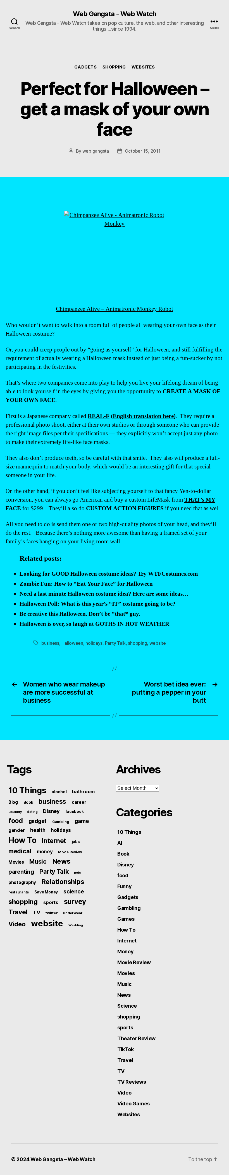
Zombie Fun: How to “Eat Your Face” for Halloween (86, 584)
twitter (52, 913)
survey (75, 901)
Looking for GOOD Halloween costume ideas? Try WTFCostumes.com (109, 574)
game (82, 821)
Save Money (46, 892)
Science (127, 1006)
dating (32, 812)
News (61, 861)
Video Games (133, 1103)
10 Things (27, 790)
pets (77, 872)
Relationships (63, 882)
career (79, 802)
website (157, 643)
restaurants (18, 892)
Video (17, 924)
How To (22, 840)
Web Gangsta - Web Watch (114, 14)
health (37, 830)
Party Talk (115, 643)
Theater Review (136, 1038)
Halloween (72, 643)
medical (19, 851)
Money (125, 951)
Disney (51, 811)
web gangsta (95, 151)
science (73, 891)
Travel (17, 912)
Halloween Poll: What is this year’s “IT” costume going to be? (98, 604)
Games (126, 919)
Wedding (75, 925)
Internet (54, 841)
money (45, 851)
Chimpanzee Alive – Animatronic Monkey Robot (114, 309)
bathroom (83, 791)
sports (50, 902)
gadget (37, 821)
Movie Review (70, 852)
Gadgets (85, 67)
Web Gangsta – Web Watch (63, 1159)
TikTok (125, 1049)
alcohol (59, 791)
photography (22, 882)
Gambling (60, 822)
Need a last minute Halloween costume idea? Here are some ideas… (104, 594)
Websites (143, 67)
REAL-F (98, 416)
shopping (114, 67)
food (15, 821)
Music (38, 861)
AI (119, 843)
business (50, 643)
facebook (74, 811)
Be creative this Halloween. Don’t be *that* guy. (80, 614)
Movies (16, 862)
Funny (124, 886)
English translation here (143, 416)
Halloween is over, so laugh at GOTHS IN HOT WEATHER (94, 624)
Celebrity (15, 812)
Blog (13, 802)
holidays (93, 643)
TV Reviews (131, 1082)
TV (36, 912)
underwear (73, 913)
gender (16, 830)
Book (28, 802)
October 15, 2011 (143, 151)
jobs (76, 841)
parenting (21, 871)
